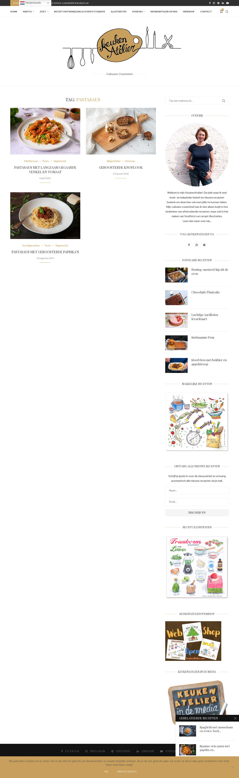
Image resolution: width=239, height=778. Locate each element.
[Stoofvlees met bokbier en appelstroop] (176, 365)
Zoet (43, 11)
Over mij (137, 11)
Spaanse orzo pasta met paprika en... (215, 748)
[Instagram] (214, 3)
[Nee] (232, 767)
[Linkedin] (223, 3)
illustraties (118, 11)
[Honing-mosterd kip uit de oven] (176, 275)
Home (13, 11)
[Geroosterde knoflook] (121, 131)
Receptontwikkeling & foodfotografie (79, 11)
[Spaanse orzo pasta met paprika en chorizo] (187, 749)
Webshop (189, 11)
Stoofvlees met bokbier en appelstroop (209, 362)
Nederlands (33, 2)
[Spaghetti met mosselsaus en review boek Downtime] (187, 731)
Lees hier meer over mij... (197, 221)
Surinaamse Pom (59, 2)
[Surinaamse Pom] (176, 342)
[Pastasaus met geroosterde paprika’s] (45, 215)
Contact (206, 11)
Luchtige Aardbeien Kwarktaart (204, 317)
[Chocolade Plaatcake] (176, 297)
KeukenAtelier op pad (163, 11)
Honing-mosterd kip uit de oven (209, 272)
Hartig (27, 11)
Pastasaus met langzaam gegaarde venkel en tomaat (45, 169)
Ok (106, 771)
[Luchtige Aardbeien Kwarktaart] (176, 320)
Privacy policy (127, 771)
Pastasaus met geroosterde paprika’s (45, 252)
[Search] (227, 11)
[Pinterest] (218, 3)
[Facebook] (209, 3)
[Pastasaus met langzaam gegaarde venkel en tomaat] (45, 131)
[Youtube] (227, 3)
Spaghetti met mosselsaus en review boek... (216, 729)
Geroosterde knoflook (121, 167)
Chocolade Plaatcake (205, 292)
